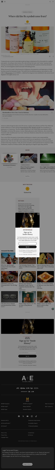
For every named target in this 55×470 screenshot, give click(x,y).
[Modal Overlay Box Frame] (27, 235)
